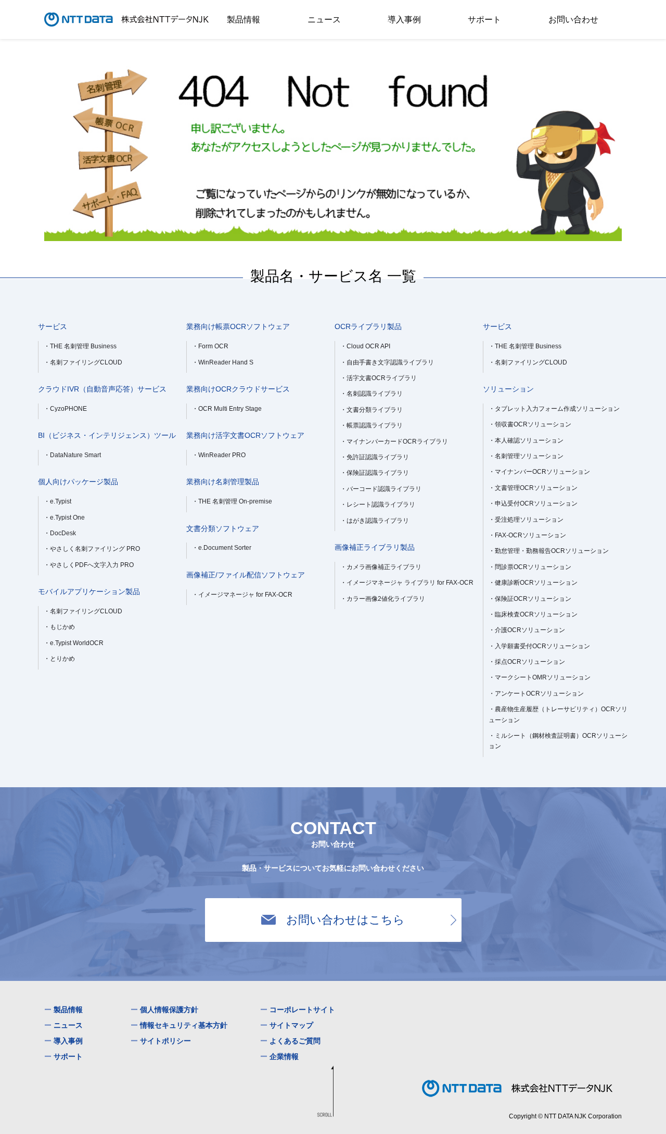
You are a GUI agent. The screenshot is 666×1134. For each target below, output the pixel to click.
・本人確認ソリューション (526, 440)
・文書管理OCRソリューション (533, 488)
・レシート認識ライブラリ (377, 504)
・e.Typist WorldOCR (74, 643)
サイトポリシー (165, 1040)
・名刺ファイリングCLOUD (83, 362)
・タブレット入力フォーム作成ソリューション (554, 408)
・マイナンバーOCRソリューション (539, 471)
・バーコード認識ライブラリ (380, 489)
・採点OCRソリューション (527, 661)
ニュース (324, 19)
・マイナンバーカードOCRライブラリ (394, 441)
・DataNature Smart (72, 455)
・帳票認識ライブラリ (371, 425)
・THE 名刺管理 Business (80, 346)
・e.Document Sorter (221, 547)
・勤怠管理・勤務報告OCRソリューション (549, 551)
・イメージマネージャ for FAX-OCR (242, 594)
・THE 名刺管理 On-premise (232, 501)
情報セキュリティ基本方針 (183, 1025)
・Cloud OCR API (365, 346)
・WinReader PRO (219, 455)
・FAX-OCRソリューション (527, 535)
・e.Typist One (64, 517)
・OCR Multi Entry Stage (227, 408)
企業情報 (284, 1056)
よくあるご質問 (295, 1040)
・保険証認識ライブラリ (374, 472)
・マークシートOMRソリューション (540, 677)
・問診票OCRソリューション (530, 567)
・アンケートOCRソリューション (536, 693)
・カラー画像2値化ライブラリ (382, 598)
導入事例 (404, 19)
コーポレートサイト (302, 1009)
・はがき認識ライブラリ (374, 520)
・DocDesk (60, 533)
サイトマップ (291, 1025)
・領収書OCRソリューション (530, 424)
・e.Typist (57, 501)
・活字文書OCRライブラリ (378, 378)
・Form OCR (210, 346)
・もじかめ (59, 627)
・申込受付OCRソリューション (533, 503)
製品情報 (243, 19)
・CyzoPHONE (65, 408)
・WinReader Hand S (222, 362)
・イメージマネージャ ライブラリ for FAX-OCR (406, 582)
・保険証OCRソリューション (530, 598)
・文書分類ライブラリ (371, 409)
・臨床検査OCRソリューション (533, 614)
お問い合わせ (573, 19)
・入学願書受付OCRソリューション (539, 646)
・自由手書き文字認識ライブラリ (387, 362)
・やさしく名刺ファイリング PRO (92, 548)
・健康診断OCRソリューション (533, 582)
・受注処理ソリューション (526, 519)
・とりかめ (59, 658)
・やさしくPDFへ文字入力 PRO (89, 565)
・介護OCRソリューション (527, 630)
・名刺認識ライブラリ (371, 393)
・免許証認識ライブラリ (374, 457)
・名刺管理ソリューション (526, 456)
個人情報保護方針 (169, 1009)
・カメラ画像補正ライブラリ (380, 567)
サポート (484, 19)
